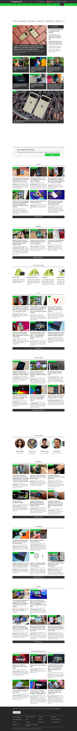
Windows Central (16, 724)
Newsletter (28, 721)
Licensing (40, 719)
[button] (64, 1)
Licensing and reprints (55, 721)
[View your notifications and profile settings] (60, 2)
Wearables (27, 4)
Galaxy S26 (58, 21)
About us (14, 721)
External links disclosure (56, 719)
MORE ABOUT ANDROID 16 (38, 257)
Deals (62, 4)
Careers (27, 719)
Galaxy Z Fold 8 (40, 21)
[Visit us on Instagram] (48, 1)
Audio (57, 4)
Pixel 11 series (31, 21)
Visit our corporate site (55, 708)
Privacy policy (41, 716)
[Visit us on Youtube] (47, 1)
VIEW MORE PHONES (38, 216)
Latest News (54, 26)
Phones (21, 4)
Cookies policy (54, 716)
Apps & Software (44, 4)
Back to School (22, 21)
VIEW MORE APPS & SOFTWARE (38, 410)
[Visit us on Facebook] (43, 1)
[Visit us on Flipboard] (50, 1)
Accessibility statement (17, 719)
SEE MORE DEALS (38, 348)
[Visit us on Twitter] (45, 1)
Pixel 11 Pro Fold (50, 21)
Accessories (52, 4)
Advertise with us (41, 721)
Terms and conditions (17, 716)
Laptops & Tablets (35, 4)
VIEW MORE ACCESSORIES (38, 577)
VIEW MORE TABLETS (38, 641)
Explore (16, 4)
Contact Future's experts (30, 716)
